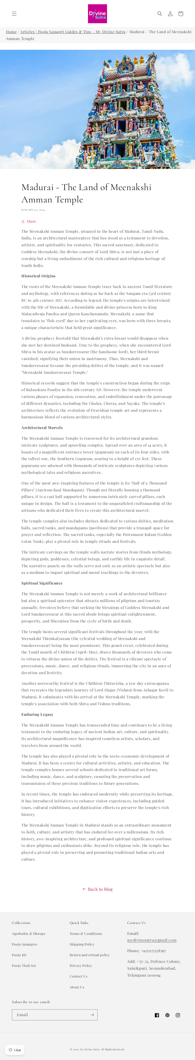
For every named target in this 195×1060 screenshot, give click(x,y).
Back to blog (100, 889)
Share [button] (31, 221)
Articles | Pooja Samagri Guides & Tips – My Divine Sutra (73, 31)
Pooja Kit (19, 955)
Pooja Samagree (24, 944)
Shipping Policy (82, 944)
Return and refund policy (90, 955)
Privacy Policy (81, 965)
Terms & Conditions (86, 933)
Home (11, 31)
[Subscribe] (92, 1014)
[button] (14, 14)
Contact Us (79, 976)
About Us (77, 987)
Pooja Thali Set (24, 965)
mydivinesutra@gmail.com (151, 939)
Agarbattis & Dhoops (28, 933)
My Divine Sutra (90, 1049)
